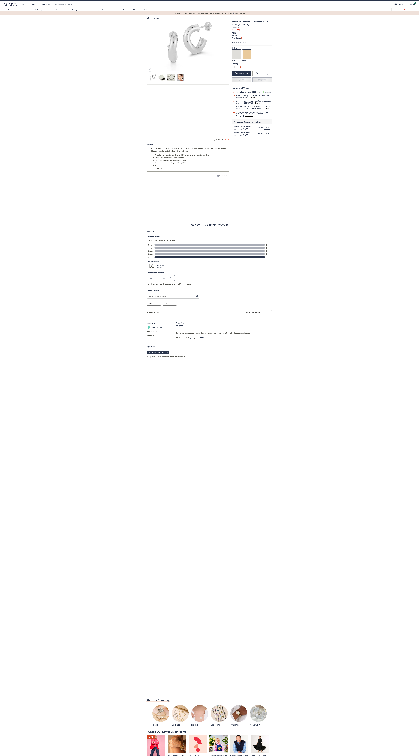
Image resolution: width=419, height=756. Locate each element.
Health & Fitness (146, 10)
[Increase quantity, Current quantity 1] (240, 67)
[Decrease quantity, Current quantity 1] (233, 67)
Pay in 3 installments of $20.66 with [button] (249, 92)
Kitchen (123, 10)
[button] (395, 4)
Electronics (113, 10)
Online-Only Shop (36, 10)
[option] (209, 13)
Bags (97, 10)
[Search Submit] (383, 4)
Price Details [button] (236, 38)
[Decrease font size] (228, 139)
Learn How (265, 108)
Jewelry (83, 10)
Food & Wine (133, 10)
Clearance (48, 10)
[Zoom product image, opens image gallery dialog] (149, 70)
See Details (249, 116)
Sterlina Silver (237, 27)
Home (104, 10)
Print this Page (224, 176)
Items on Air (45, 4)
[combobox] (217, 4)
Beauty (74, 10)
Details (253, 97)
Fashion (66, 10)
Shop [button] (24, 4)
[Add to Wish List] (268, 22)
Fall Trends (23, 10)
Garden (58, 10)
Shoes (91, 10)
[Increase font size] (226, 139)
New (14, 10)
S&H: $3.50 (235, 35)
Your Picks (6, 10)
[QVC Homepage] (148, 18)
